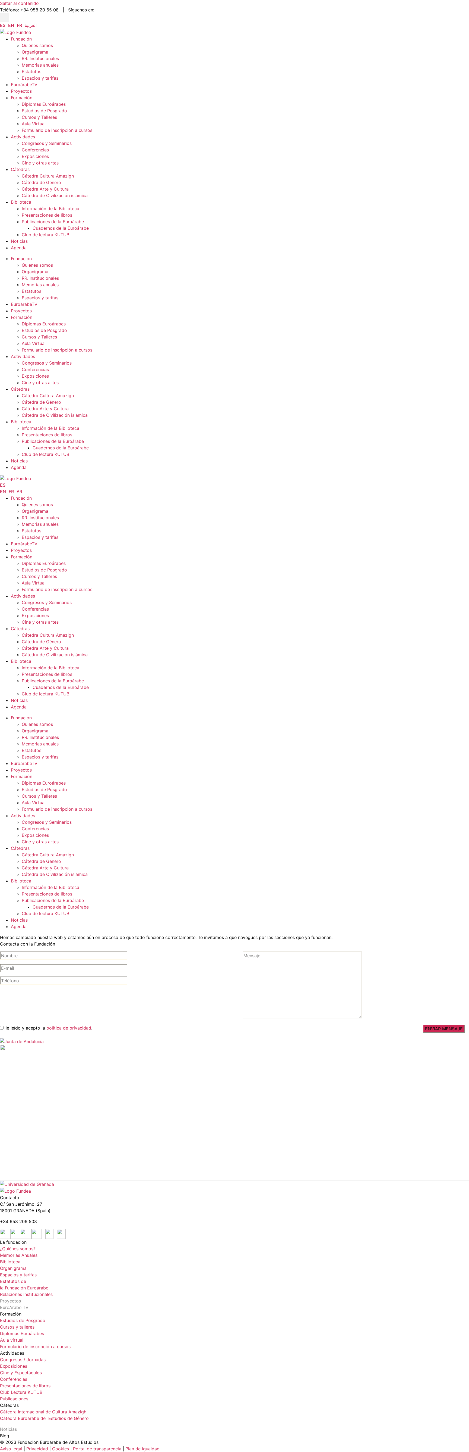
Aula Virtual (34, 123)
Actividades (23, 136)
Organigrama (35, 52)
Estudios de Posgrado (44, 110)
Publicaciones (14, 1398)
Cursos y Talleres (39, 117)
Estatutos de (13, 1281)
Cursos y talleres (17, 1327)
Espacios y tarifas (40, 78)
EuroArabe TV (14, 1307)
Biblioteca (21, 202)
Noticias (19, 241)
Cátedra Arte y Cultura (45, 189)
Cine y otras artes (40, 163)
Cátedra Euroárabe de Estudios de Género (44, 1418)
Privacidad (36, 1448)
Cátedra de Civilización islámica (55, 195)
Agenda (19, 247)
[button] (4, 17)
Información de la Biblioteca (50, 208)
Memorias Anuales (18, 1255)
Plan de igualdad (142, 1448)
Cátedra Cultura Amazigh (48, 176)
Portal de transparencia (97, 1448)
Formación (21, 97)
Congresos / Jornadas (23, 1359)
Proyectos (21, 91)
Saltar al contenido (19, 3)
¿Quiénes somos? (18, 1248)
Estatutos (31, 71)
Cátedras (20, 169)
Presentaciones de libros (47, 215)
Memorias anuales (40, 65)
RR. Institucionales (40, 58)
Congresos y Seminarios (47, 143)
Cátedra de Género (41, 182)
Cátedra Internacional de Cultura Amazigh (43, 1411)
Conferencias (35, 150)
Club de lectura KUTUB (45, 234)
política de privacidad (68, 1028)
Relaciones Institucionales (26, 1294)
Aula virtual (11, 1340)
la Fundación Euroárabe (24, 1288)
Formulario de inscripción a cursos (57, 130)
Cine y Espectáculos (21, 1372)
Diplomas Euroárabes (44, 104)
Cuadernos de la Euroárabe (61, 228)
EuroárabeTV (24, 84)
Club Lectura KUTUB (21, 1392)
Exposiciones (35, 156)
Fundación (21, 39)
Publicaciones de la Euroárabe (53, 221)
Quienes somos (37, 45)
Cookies (60, 1448)
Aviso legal (11, 1448)
